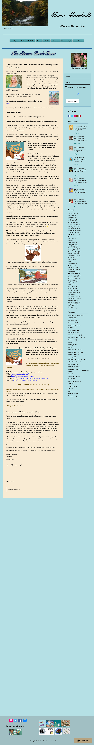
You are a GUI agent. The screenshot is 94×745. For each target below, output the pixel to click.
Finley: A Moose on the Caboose (33, 450)
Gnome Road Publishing (25, 447)
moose (20, 450)
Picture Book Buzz (11, 454)
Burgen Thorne (39, 447)
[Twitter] (15, 717)
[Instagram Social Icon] (75, 116)
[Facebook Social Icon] (69, 116)
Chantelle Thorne (50, 447)
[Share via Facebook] (7, 465)
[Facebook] (20, 717)
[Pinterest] (80, 116)
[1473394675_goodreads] (77, 116)
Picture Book (10, 459)
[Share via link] (21, 465)
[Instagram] (11, 717)
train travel (47, 450)
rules (53, 450)
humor (15, 447)
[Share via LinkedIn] (16, 465)
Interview (9, 447)
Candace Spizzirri (11, 450)
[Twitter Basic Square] (72, 116)
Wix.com (57, 737)
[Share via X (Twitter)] (12, 465)
